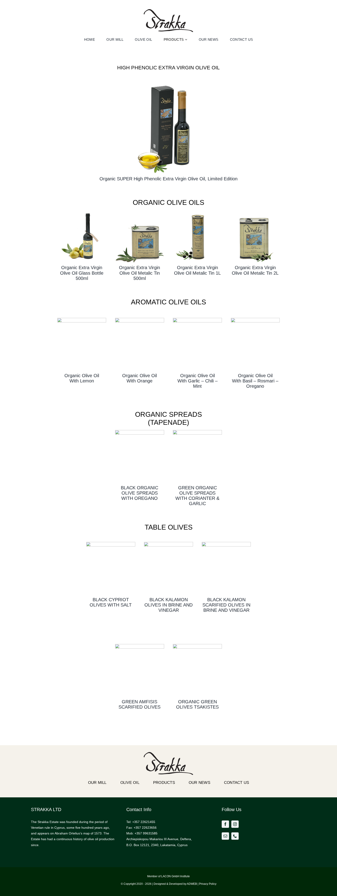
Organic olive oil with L (81, 378)
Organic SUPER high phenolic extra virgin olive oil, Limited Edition (168, 178)
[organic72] (81, 212)
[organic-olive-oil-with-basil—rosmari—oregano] (255, 319)
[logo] (168, 11)
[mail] (225, 836)
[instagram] (235, 824)
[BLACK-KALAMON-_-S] (168, 543)
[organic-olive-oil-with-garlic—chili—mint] (197, 319)
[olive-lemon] (81, 319)
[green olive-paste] (197, 431)
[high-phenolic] (168, 81)
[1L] (197, 212)
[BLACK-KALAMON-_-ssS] (226, 543)
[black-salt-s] (110, 543)
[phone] (235, 836)
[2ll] (255, 212)
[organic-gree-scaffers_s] (139, 645)
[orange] (139, 319)
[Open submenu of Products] (186, 39)
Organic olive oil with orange (139, 378)
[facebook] (225, 824)
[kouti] (139, 212)
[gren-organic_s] (197, 645)
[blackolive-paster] (139, 431)
